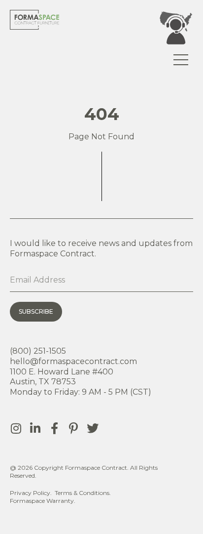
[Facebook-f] (54, 428)
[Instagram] (16, 428)
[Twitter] (93, 428)
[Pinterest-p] (73, 428)
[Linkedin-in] (35, 428)
